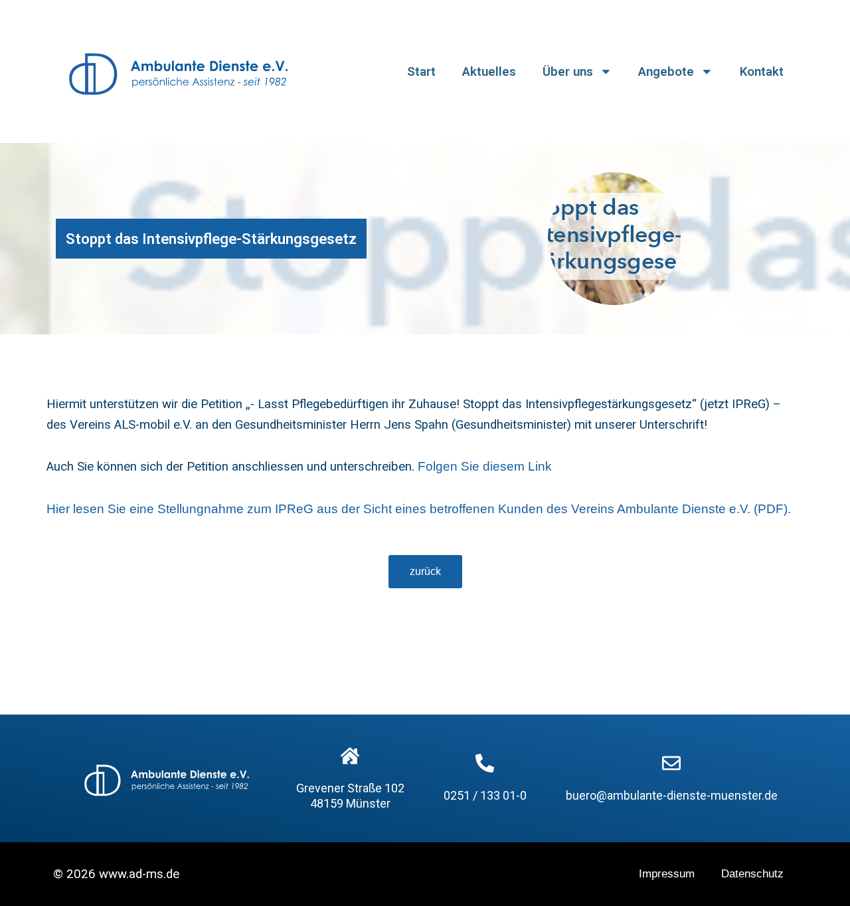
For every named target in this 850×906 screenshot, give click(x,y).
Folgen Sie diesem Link (485, 466)
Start (421, 71)
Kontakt (762, 71)
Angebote (666, 71)
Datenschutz (752, 873)
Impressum (667, 873)
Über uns (568, 71)
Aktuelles (489, 71)
